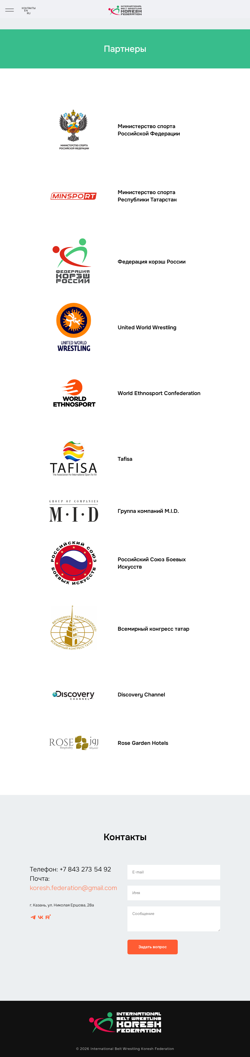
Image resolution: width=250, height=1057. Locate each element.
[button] (9, 7)
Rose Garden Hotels (143, 743)
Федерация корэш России (152, 261)
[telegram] (33, 917)
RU (29, 13)
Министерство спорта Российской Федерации (149, 130)
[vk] (41, 917)
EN (26, 10)
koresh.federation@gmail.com (73, 888)
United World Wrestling (147, 327)
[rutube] (48, 917)
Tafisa (125, 459)
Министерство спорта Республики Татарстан (147, 196)
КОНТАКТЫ (29, 8)
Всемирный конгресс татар (153, 629)
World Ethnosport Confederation (159, 393)
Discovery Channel (141, 694)
